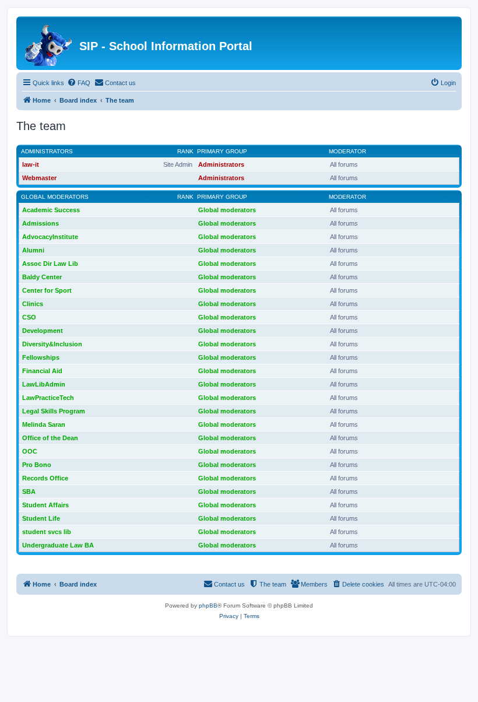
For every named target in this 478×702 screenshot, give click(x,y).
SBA (29, 491)
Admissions (40, 223)
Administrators (47, 151)
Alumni (33, 250)
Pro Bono (36, 464)
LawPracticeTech (48, 397)
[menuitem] (78, 83)
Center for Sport (47, 290)
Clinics (32, 303)
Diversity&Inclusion (52, 344)
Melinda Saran (43, 424)
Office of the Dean (50, 437)
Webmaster (39, 177)
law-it (30, 164)
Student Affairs (45, 504)
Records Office (45, 478)
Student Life (41, 518)
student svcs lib (46, 531)
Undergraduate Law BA (58, 545)
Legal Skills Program (53, 411)
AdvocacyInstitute (50, 236)
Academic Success (51, 209)
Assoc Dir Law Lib (50, 263)
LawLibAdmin (43, 384)
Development (42, 330)
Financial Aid (42, 370)
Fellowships (40, 357)
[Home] (49, 43)
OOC (29, 451)
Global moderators (55, 197)
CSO (29, 317)
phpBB (208, 605)
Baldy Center (42, 276)
